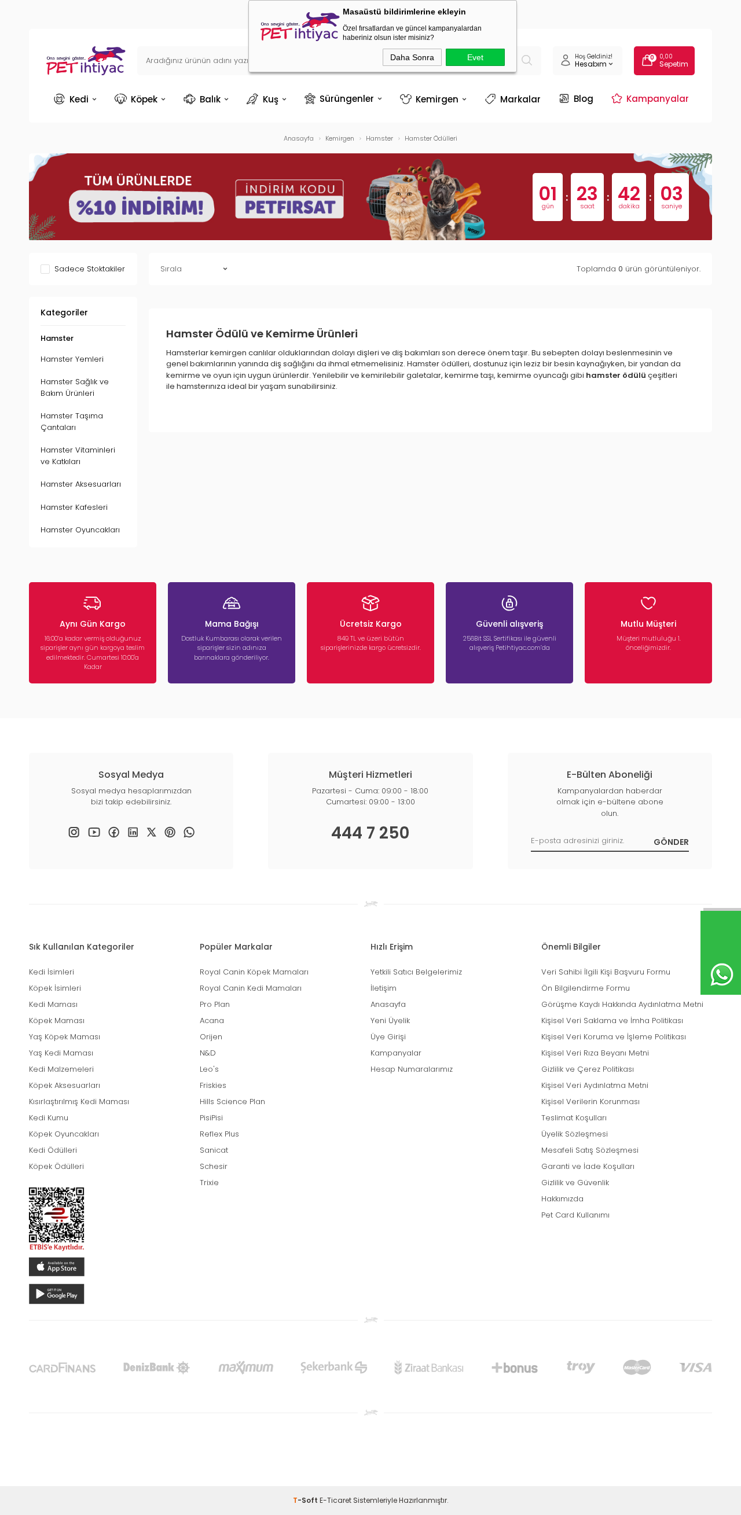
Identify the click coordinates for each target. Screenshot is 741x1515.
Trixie (209, 1182)
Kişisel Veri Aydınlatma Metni (594, 1085)
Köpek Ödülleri (56, 1166)
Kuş (270, 99)
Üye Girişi (388, 1036)
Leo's (209, 1069)
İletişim (383, 988)
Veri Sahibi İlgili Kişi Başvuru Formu (605, 971)
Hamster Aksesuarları (81, 484)
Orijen (211, 1036)
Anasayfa (388, 1004)
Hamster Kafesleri (74, 507)
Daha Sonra (412, 57)
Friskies (213, 1085)
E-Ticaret (335, 1500)
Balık (210, 99)
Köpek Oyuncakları (64, 1133)
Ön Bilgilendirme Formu (585, 988)
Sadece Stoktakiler (89, 269)
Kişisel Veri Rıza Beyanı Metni (595, 1052)
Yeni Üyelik (390, 1020)
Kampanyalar (657, 98)
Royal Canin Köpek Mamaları (254, 971)
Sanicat (214, 1150)
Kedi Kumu (48, 1117)
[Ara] (526, 60)
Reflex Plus (219, 1133)
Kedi (79, 99)
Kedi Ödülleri (53, 1150)
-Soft (306, 1500)
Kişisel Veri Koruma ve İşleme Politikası (613, 1036)
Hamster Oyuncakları (80, 529)
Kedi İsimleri (51, 971)
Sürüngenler (347, 98)
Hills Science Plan (232, 1101)
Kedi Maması (53, 1004)
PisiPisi (211, 1117)
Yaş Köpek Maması (64, 1036)
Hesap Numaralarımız (411, 1069)
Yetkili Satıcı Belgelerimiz (416, 971)
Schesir (214, 1166)
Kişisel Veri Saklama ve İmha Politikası (612, 1020)
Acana (212, 1020)
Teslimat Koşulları (574, 1117)
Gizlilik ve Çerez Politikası (587, 1069)
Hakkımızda (562, 1198)
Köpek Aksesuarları (64, 1085)
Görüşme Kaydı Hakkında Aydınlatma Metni (622, 1004)
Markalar (520, 99)
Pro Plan (215, 1004)
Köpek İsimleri (55, 988)
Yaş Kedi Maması (61, 1052)
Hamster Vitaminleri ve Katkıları (78, 455)
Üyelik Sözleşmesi (574, 1133)
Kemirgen (437, 99)
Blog (583, 98)
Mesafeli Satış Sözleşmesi (590, 1150)
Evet (475, 57)
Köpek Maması (57, 1020)
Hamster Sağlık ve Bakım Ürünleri (75, 387)
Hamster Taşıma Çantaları (72, 421)
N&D (208, 1052)
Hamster (57, 338)
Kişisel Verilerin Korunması (590, 1101)
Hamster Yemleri (72, 359)
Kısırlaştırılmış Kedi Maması (79, 1101)
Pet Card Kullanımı (575, 1214)
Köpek (144, 99)
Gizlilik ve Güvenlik (575, 1182)
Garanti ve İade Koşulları (587, 1166)
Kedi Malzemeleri (61, 1069)
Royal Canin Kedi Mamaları (251, 988)
